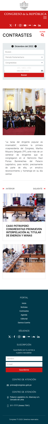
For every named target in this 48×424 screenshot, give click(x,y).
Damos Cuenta (24, 323)
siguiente (38, 189)
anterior (10, 189)
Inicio (24, 303)
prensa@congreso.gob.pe (20, 385)
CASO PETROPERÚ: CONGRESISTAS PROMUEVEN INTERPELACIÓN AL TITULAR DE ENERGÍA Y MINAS (24, 230)
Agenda (24, 315)
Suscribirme (24, 370)
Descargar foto (11, 93)
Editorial (24, 319)
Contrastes (24, 311)
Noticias (24, 307)
